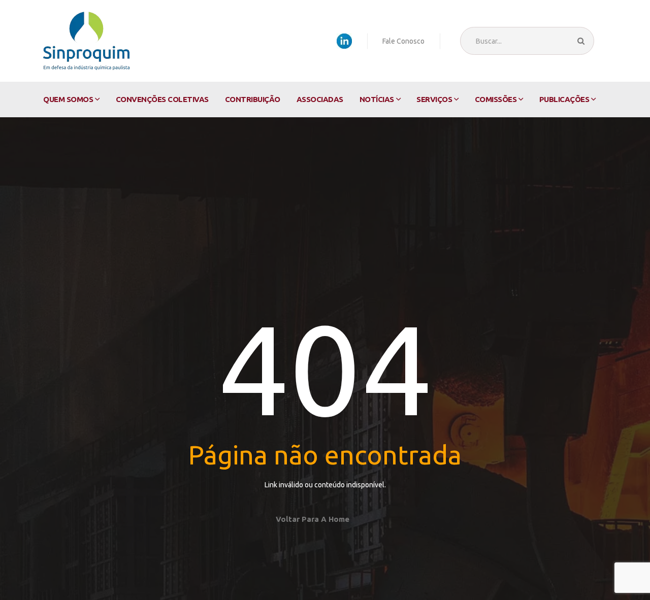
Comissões (496, 99)
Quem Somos (68, 99)
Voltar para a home (312, 519)
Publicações (564, 99)
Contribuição (252, 99)
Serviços (434, 99)
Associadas (320, 99)
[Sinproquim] (86, 41)
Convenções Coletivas (162, 99)
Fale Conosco (403, 41)
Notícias (377, 99)
